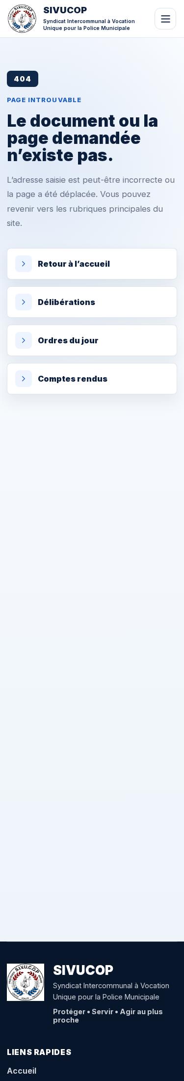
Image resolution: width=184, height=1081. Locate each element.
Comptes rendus (72, 379)
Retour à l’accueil (74, 264)
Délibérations (66, 302)
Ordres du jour (68, 340)
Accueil (21, 1071)
